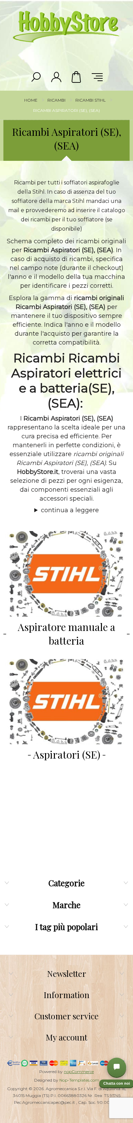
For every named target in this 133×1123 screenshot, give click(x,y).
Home (31, 100)
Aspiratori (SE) (66, 754)
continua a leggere (70, 510)
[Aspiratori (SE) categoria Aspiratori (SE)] (66, 702)
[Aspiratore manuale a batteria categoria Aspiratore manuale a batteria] (66, 574)
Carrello (76, 77)
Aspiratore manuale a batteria (66, 633)
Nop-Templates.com (79, 1080)
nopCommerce (79, 1071)
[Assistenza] (116, 1067)
